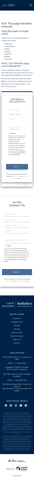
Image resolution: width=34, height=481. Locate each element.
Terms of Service (21, 281)
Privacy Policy (16, 154)
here (3, 81)
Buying (7, 51)
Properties (8, 44)
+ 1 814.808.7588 (20, 380)
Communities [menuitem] (17, 322)
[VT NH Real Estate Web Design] (17, 469)
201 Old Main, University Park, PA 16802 (17, 390)
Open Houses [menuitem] (17, 332)
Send (16, 167)
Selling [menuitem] (17, 325)
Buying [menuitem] (17, 329)
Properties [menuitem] (17, 318)
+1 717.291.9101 (20, 363)
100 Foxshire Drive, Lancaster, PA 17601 (17, 358)
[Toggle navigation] (30, 5)
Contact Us (9, 59)
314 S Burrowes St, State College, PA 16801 (17, 375)
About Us (8, 54)
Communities (10, 46)
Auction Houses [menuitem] (17, 336)
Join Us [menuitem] (17, 343)
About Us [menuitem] (17, 339)
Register (8, 56)
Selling (7, 49)
